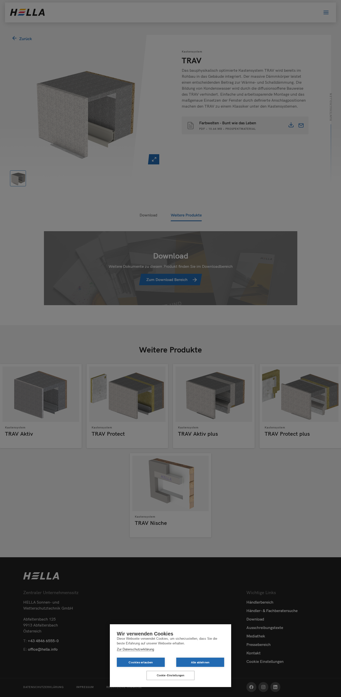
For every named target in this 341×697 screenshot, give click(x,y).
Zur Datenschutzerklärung (135, 649)
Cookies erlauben (141, 662)
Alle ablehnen (200, 662)
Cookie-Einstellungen (170, 675)
